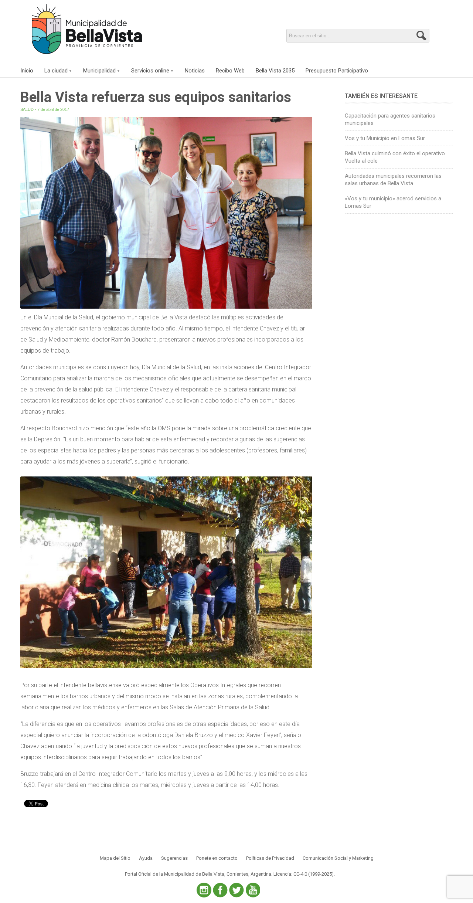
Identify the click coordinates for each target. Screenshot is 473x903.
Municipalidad (99, 70)
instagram (204, 890)
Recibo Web (230, 70)
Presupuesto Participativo (337, 70)
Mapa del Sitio (115, 858)
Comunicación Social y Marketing (338, 858)
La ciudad (56, 70)
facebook (220, 890)
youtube (252, 890)
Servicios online (150, 70)
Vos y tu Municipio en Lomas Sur (385, 138)
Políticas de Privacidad (270, 858)
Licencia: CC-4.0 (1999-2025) (303, 874)
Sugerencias (174, 858)
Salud (27, 109)
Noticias (195, 70)
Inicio (26, 70)
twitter (236, 890)
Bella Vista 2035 (275, 70)
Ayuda (146, 858)
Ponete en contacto (217, 858)
